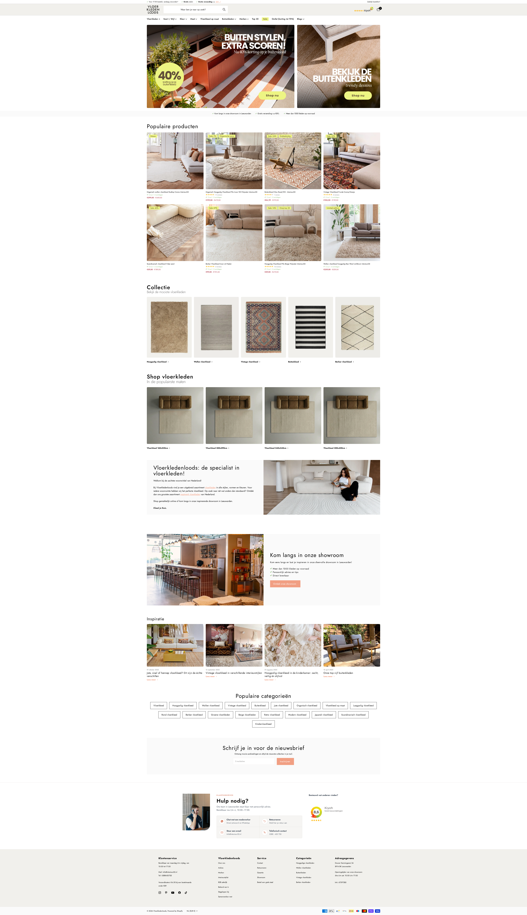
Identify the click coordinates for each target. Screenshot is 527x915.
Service (261, 858)
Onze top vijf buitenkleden (338, 673)
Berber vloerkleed (194, 714)
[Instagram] (160, 892)
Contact (260, 863)
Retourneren (261, 868)
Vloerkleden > (153, 18)
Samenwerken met (225, 896)
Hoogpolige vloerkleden (305, 863)
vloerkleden (210, 487)
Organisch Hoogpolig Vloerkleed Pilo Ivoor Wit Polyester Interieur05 (231, 192)
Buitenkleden (301, 872)
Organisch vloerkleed (307, 705)
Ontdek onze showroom (285, 583)
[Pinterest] (166, 892)
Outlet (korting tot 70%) (283, 18)
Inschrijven (285, 761)
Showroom (261, 877)
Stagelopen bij (223, 892)
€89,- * (218, 2)
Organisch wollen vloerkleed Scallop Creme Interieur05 (168, 192)
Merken (221, 872)
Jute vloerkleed (281, 705)
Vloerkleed (158, 705)
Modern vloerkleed (297, 714)
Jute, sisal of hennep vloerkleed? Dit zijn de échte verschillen (174, 674)
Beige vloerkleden (247, 714)
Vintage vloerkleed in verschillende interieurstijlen (234, 673)
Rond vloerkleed (169, 714)
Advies (220, 868)
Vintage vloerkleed (237, 705)
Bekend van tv (223, 887)
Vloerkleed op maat (209, 18)
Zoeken (224, 9)
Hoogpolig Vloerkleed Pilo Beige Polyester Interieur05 (285, 264)
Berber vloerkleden (303, 882)
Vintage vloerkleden (303, 877)
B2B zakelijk (222, 882)
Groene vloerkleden (220, 714)
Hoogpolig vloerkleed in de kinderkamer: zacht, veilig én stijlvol (292, 674)
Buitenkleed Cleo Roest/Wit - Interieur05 (280, 192)
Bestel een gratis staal (265, 882)
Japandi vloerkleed (324, 714)
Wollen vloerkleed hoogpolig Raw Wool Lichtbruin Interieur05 (346, 264)
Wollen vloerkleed (210, 705)
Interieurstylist (223, 877)
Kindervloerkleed (263, 724)
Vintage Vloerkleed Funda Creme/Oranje (339, 192)
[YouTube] (172, 893)
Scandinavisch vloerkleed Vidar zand (160, 264)
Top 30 (255, 18)
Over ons (221, 863)
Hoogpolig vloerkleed (182, 705)
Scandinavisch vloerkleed (353, 714)
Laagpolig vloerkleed (363, 705)
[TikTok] (186, 892)
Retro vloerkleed (272, 714)
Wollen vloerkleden (303, 868)
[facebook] (179, 892)
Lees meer (151, 679)
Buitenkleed (260, 705)
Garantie (260, 872)
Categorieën (303, 858)
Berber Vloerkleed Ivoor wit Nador (219, 264)
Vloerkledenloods (229, 858)
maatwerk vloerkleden (190, 494)
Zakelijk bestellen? (373, 2)
